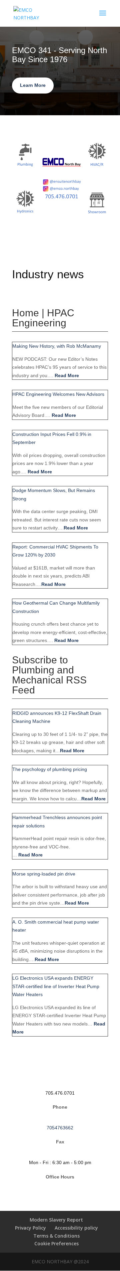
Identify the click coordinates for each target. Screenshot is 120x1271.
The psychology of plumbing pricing (49, 769)
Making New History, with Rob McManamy (56, 346)
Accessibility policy (76, 1228)
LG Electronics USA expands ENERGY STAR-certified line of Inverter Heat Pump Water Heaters (55, 986)
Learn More (33, 85)
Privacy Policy (30, 1228)
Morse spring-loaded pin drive (43, 874)
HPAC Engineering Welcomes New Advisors (58, 394)
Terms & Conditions (56, 1236)
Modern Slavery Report (56, 1220)
